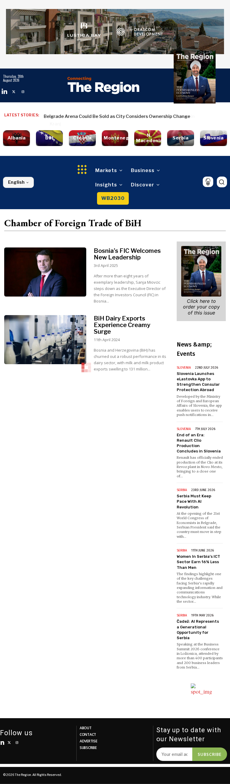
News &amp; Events (194, 349)
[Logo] (103, 85)
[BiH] (49, 138)
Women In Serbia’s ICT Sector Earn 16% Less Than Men (198, 561)
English (16, 182)
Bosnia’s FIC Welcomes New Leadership (127, 254)
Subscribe (210, 754)
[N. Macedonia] (147, 138)
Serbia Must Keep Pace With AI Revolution (194, 501)
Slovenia (184, 367)
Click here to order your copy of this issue (201, 306)
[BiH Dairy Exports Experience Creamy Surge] (45, 339)
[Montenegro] (115, 138)
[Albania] (16, 138)
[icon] (208, 182)
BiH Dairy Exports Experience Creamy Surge (122, 325)
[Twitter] (13, 91)
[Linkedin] (4, 91)
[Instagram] (23, 91)
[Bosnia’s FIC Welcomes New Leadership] (45, 272)
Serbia (182, 490)
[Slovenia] (213, 138)
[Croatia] (82, 138)
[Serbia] (180, 138)
